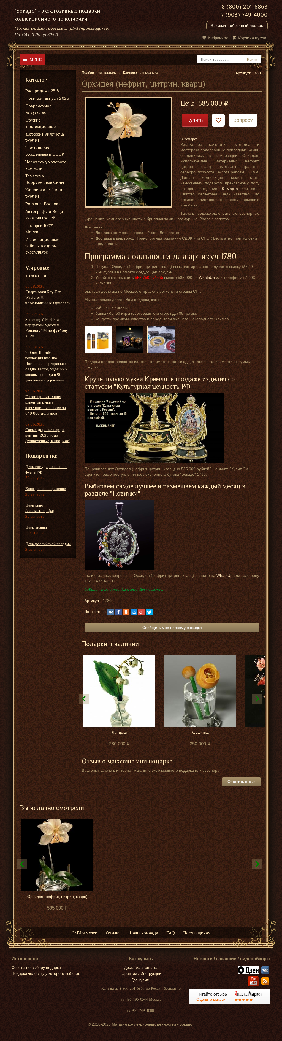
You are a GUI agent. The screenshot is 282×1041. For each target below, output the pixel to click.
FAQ (170, 932)
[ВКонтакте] (110, 612)
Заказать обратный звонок (237, 25)
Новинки (125, 493)
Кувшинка (200, 732)
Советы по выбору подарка (36, 967)
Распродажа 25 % (42, 90)
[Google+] (141, 612)
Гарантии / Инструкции (140, 973)
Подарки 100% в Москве (41, 229)
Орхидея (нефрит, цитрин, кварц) (57, 896)
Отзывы (113, 932)
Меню (35, 59)
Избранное (218, 38)
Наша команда (144, 932)
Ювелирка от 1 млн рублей (43, 193)
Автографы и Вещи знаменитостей (44, 214)
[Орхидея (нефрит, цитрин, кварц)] (128, 152)
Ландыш (119, 732)
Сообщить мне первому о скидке (172, 627)
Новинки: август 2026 (47, 98)
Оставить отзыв (241, 781)
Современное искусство (38, 109)
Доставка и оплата (141, 967)
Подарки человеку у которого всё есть (46, 973)
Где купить (140, 980)
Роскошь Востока (43, 203)
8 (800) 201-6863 (245, 7)
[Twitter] (149, 612)
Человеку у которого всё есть (46, 165)
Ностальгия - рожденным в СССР (44, 151)
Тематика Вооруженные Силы (44, 179)
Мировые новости (37, 272)
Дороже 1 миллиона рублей (44, 137)
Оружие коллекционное (40, 123)
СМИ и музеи (84, 932)
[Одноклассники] (126, 612)
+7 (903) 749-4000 (243, 15)
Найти (252, 59)
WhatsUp (207, 277)
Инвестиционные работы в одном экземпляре (42, 246)
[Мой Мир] (134, 612)
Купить (195, 120)
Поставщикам (197, 932)
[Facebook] (118, 612)
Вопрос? (243, 120)
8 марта (230, 188)
